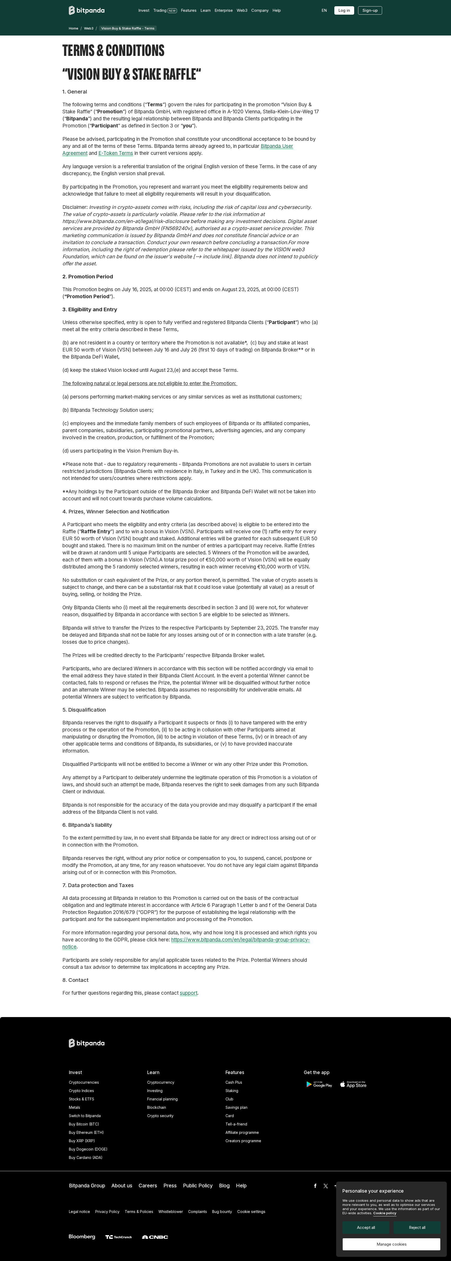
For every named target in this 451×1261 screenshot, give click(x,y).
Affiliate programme (242, 1132)
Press (170, 1186)
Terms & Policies (139, 1211)
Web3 (88, 28)
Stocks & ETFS (81, 1099)
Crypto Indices (81, 1090)
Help (241, 1186)
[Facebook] (315, 1186)
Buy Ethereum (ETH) (86, 1132)
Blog (224, 1186)
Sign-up (370, 10)
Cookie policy (384, 1213)
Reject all (417, 1227)
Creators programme (243, 1141)
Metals (74, 1107)
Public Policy (198, 1186)
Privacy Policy (107, 1211)
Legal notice (79, 1211)
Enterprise (224, 10)
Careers (148, 1186)
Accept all (366, 1227)
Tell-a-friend (236, 1124)
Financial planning (162, 1099)
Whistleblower (170, 1211)
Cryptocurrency (160, 1082)
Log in (344, 10)
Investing (155, 1090)
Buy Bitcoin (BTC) (84, 1124)
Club (229, 1099)
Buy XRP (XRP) (82, 1141)
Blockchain (156, 1107)
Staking (231, 1090)
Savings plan (236, 1107)
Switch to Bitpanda (85, 1115)
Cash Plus (233, 1082)
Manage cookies (392, 1244)
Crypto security (160, 1115)
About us (121, 1186)
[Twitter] (326, 1186)
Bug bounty (222, 1211)
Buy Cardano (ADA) (86, 1157)
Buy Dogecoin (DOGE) (88, 1149)
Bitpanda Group (87, 1186)
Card (229, 1115)
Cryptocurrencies (84, 1082)
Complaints (197, 1211)
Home (73, 28)
